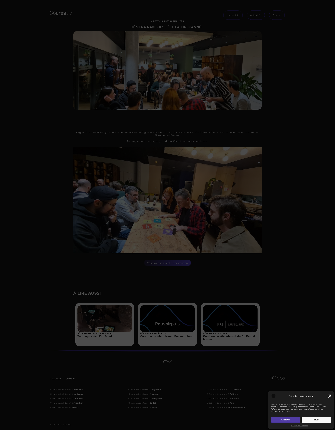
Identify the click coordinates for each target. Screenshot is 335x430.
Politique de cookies (299, 426)
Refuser (316, 419)
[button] (329, 396)
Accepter (285, 419)
